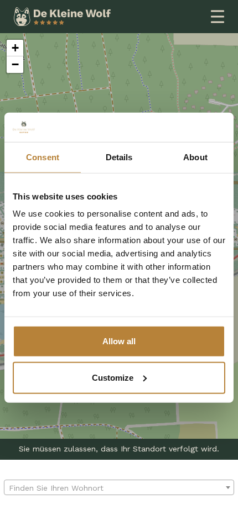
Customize (112, 377)
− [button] (15, 64)
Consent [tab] (42, 156)
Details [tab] (119, 156)
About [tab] (195, 156)
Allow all (119, 341)
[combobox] (119, 487)
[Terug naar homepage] (62, 16)
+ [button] (15, 48)
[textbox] (119, 488)
